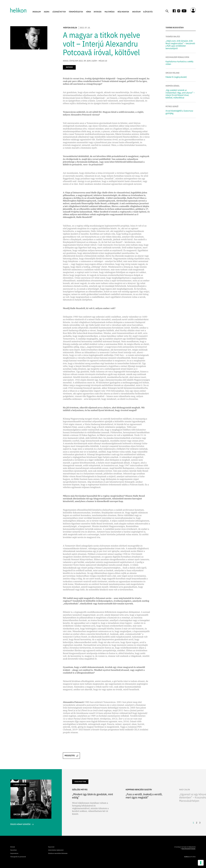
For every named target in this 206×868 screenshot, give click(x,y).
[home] (18, 10)
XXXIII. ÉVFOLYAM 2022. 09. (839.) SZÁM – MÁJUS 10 (85, 61)
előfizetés (148, 12)
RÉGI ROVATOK (123, 12)
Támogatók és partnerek (18, 857)
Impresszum (14, 853)
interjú (69, 67)
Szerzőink (13, 850)
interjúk (97, 12)
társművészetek (76, 12)
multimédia (109, 12)
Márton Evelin (70, 27)
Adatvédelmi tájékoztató (55, 850)
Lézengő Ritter (59, 12)
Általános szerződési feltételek (57, 853)
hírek (88, 12)
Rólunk (12, 847)
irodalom (36, 12)
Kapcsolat (51, 847)
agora (46, 12)
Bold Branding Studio (188, 848)
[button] (36, 11)
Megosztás (70, 755)
